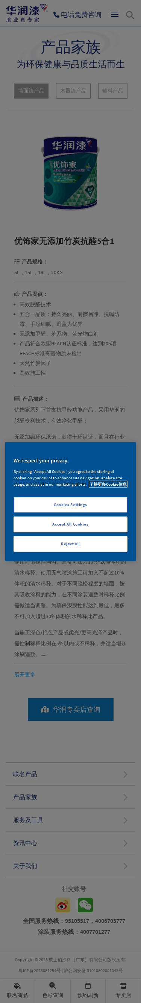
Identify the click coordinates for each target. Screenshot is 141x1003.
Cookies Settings (70, 504)
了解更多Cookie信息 (108, 483)
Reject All (70, 543)
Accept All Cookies (70, 523)
